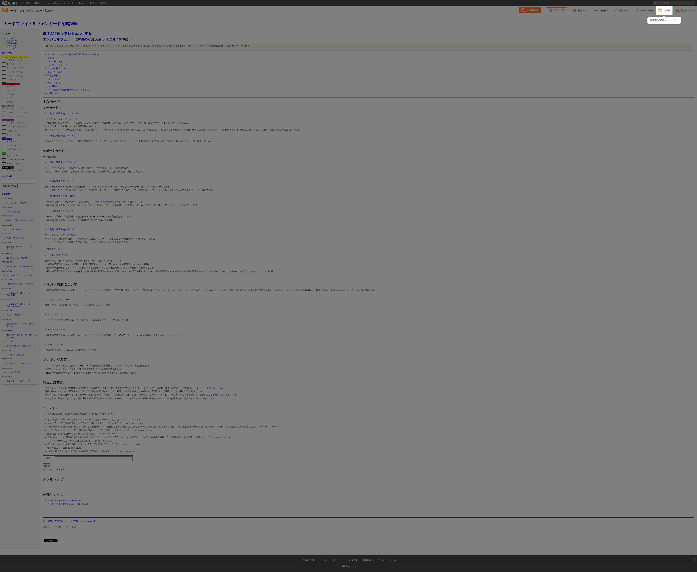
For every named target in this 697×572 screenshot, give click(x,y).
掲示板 (667, 10)
